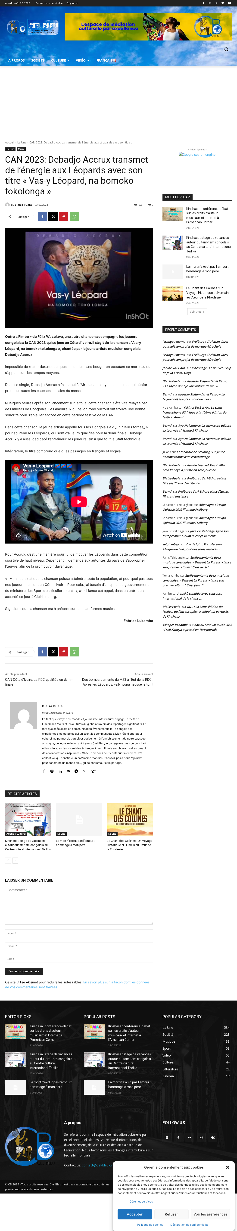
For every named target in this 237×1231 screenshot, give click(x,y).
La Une (21, 142)
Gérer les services (141, 1201)
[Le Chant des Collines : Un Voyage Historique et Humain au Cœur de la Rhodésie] (130, 819)
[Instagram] (210, 3)
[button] (227, 1167)
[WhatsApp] (74, 216)
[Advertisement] (118, 100)
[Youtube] (229, 3)
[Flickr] (189, 1137)
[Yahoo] (93, 770)
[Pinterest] (63, 216)
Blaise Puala (23, 204)
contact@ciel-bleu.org (98, 1165)
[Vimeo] (222, 3)
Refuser (171, 1214)
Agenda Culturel (16, 833)
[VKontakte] (212, 1137)
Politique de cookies (150, 1224)
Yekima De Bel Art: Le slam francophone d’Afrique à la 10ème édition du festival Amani (194, 412)
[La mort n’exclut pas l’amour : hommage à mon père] (79, 819)
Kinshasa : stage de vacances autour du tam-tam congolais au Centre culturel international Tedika (28, 845)
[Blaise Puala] (8, 204)
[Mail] (68, 770)
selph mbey (170, 544)
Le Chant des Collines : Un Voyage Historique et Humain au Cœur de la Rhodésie (129, 845)
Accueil (9, 142)
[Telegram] (76, 770)
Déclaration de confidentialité (189, 1224)
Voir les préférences (210, 1214)
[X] (216, 3)
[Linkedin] (60, 770)
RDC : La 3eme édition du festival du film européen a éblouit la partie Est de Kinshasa (195, 612)
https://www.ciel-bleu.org (57, 712)
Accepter (135, 1214)
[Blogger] (167, 1137)
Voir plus (195, 312)
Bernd (166, 394)
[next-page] (15, 861)
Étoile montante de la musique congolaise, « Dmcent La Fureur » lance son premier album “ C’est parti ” (196, 562)
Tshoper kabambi (174, 625)
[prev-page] (8, 861)
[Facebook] (203, 3)
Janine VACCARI (173, 368)
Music (21, 149)
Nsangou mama (173, 341)
